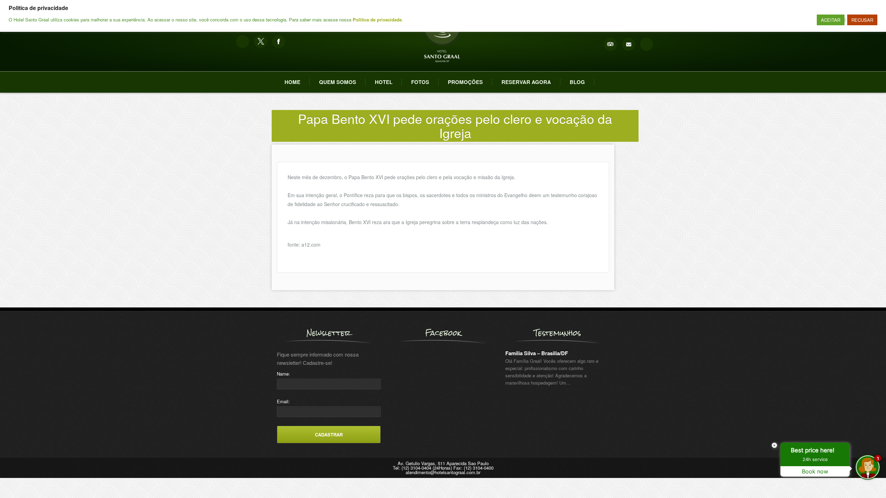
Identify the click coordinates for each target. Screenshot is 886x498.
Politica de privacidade (377, 19)
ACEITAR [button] (830, 20)
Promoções (465, 82)
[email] (628, 44)
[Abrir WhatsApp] (17, 480)
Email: (283, 401)
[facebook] (278, 41)
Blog (577, 82)
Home (292, 82)
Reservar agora (526, 82)
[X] (260, 41)
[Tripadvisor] (610, 44)
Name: (283, 373)
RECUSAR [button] (862, 20)
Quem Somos (337, 82)
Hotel (383, 82)
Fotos (420, 82)
